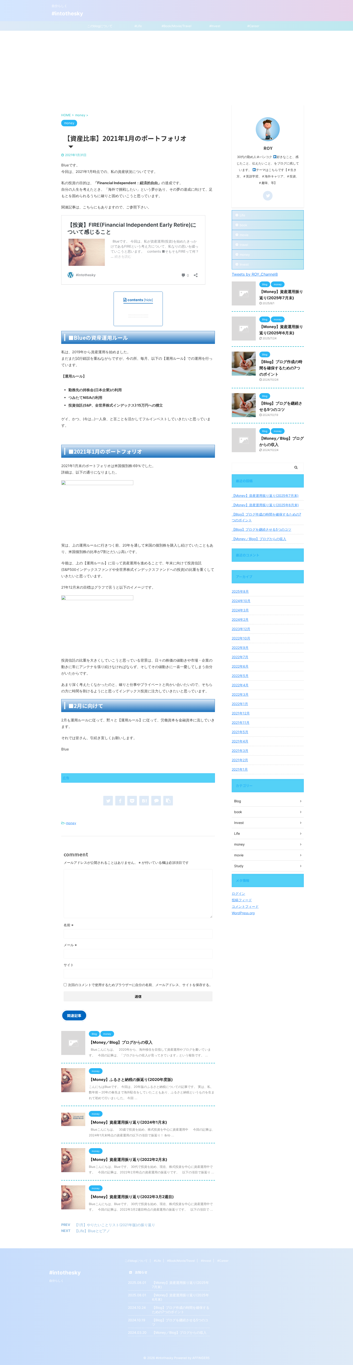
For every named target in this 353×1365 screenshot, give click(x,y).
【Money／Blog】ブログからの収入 (120, 1042)
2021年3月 (240, 751)
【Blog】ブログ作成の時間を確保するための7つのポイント (280, 368)
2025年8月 (240, 591)
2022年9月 (240, 648)
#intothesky (67, 13)
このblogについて (99, 26)
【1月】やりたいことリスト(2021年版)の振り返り (114, 1225)
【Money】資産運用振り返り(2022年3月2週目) (131, 1196)
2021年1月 (240, 769)
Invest (244, 264)
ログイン (238, 893)
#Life (138, 26)
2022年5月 (240, 676)
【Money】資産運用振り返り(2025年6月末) (265, 505)
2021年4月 (240, 741)
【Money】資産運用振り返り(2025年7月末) (265, 496)
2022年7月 (240, 657)
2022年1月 (240, 704)
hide (148, 300)
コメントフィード (245, 906)
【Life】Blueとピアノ (92, 1231)
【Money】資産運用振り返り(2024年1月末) (128, 1122)
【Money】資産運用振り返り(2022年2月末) (128, 1159)
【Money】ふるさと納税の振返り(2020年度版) (131, 1079)
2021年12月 (241, 713)
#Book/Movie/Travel (176, 26)
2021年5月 (240, 732)
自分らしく (56, 1280)
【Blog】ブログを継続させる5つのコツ (261, 529)
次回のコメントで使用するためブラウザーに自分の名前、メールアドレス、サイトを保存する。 (140, 985)
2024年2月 (240, 619)
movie (244, 235)
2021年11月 (241, 722)
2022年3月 (240, 694)
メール (70, 945)
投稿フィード (242, 900)
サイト (69, 965)
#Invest (214, 26)
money (71, 823)
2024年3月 (240, 610)
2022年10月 (241, 638)
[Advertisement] (176, 66)
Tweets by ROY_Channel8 (255, 274)
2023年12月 (241, 629)
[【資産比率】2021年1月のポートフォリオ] (144, 800)
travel (244, 245)
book (243, 225)
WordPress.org (243, 913)
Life (242, 215)
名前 (68, 925)
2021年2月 (240, 760)
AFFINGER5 (201, 1358)
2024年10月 (241, 601)
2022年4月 (240, 685)
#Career (253, 26)
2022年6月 (240, 666)
